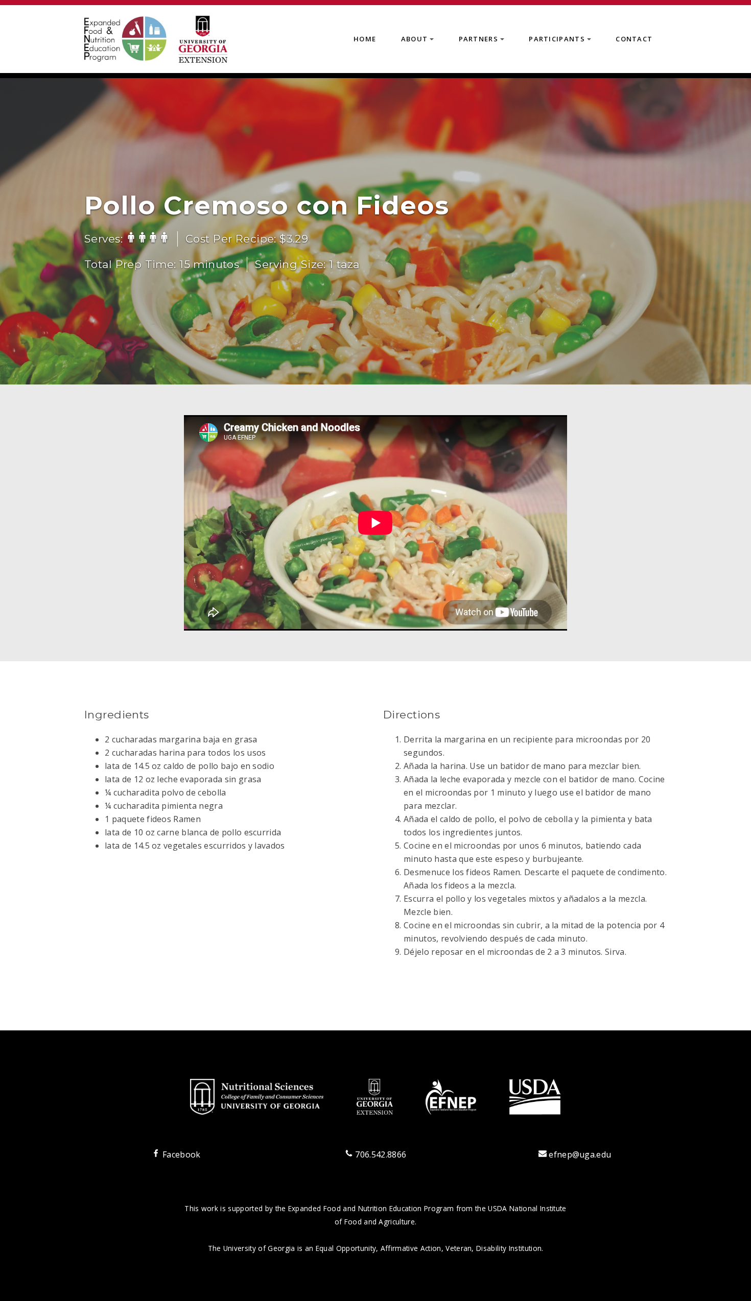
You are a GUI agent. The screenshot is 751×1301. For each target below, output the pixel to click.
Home (365, 38)
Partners (483, 42)
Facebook (180, 1154)
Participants (562, 42)
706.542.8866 (379, 1154)
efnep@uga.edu (580, 1154)
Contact (634, 38)
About (419, 42)
